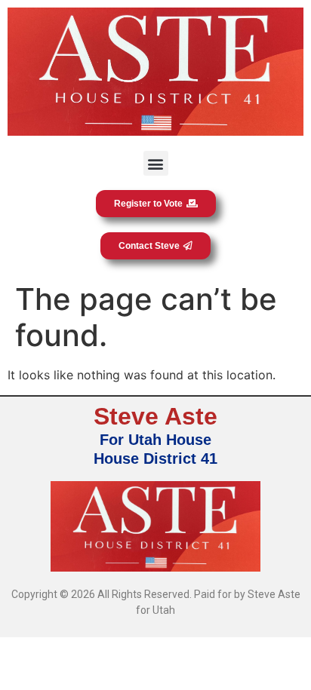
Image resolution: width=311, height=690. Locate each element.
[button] (155, 163)
